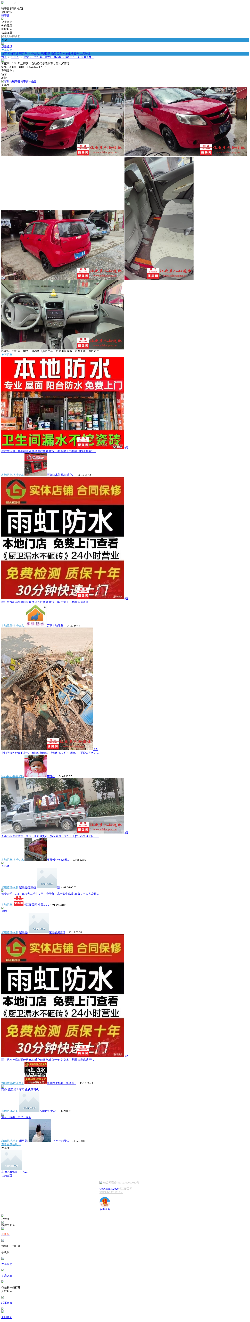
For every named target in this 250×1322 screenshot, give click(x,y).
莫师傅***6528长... (58, 859)
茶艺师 (5, 866)
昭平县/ (23, 932)
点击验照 (104, 1209)
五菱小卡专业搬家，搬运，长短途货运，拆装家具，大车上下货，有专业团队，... (50, 836)
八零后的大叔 (47, 1111)
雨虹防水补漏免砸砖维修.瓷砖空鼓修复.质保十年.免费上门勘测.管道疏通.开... (47, 602)
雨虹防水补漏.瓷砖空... (60, 474)
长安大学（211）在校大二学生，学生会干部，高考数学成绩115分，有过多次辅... (50, 893)
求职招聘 (44, 53)
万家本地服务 (55, 625)
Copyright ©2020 (109, 1188)
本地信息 (33, 53)
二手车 (15, 57)
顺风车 (23, 53)
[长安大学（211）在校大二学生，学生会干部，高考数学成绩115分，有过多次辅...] (2, 891)
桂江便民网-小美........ (36, 904)
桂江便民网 (125, 1188)
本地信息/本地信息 (12, 474)
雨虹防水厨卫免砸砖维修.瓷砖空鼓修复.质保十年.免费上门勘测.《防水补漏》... (48, 451)
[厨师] (2, 908)
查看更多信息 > (11, 1144)
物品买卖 (56, 53)
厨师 (4, 911)
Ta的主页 (6, 1175)
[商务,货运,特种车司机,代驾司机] (2, 1087)
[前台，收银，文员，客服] (2, 1114)
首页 (4, 53)
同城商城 (12, 53)
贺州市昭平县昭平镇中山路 (20, 81)
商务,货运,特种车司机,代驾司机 (20, 1089)
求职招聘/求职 (9, 887)
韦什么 (51, 776)
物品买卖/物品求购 (12, 776)
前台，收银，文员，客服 (16, 1117)
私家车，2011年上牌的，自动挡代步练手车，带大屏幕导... (58, 57)
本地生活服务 (71, 53)
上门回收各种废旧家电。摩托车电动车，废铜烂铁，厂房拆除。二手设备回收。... (50, 752)
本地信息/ (7, 904)
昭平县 (5, 15)
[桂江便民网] (2, 19)
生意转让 (85, 53)
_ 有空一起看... (60, 1140)
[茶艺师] (2, 863)
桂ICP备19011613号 (111, 1192)
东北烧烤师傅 (57, 932)
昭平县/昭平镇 (27, 887)
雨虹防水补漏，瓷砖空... (61, 1083)
